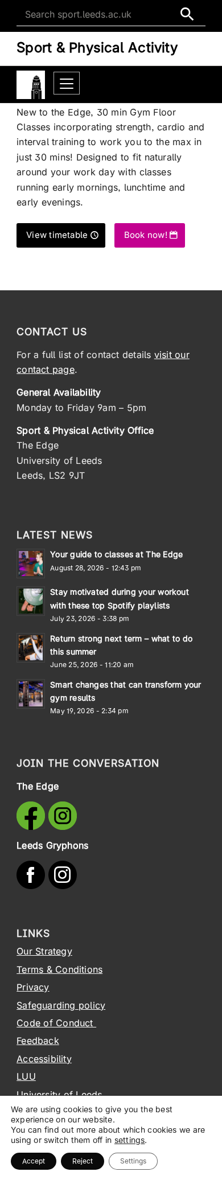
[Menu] (66, 83)
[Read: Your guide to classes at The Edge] (31, 563)
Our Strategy (44, 951)
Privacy (33, 987)
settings (129, 1140)
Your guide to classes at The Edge (116, 554)
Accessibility (44, 1058)
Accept (33, 1161)
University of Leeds (59, 1094)
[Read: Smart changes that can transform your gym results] (31, 694)
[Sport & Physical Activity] (31, 85)
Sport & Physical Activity (97, 47)
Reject (82, 1161)
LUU (26, 1076)
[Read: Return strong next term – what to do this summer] (31, 648)
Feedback (38, 1040)
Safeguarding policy (61, 1005)
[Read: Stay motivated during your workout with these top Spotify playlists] (31, 601)
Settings (133, 1161)
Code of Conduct (56, 1023)
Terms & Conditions (59, 969)
